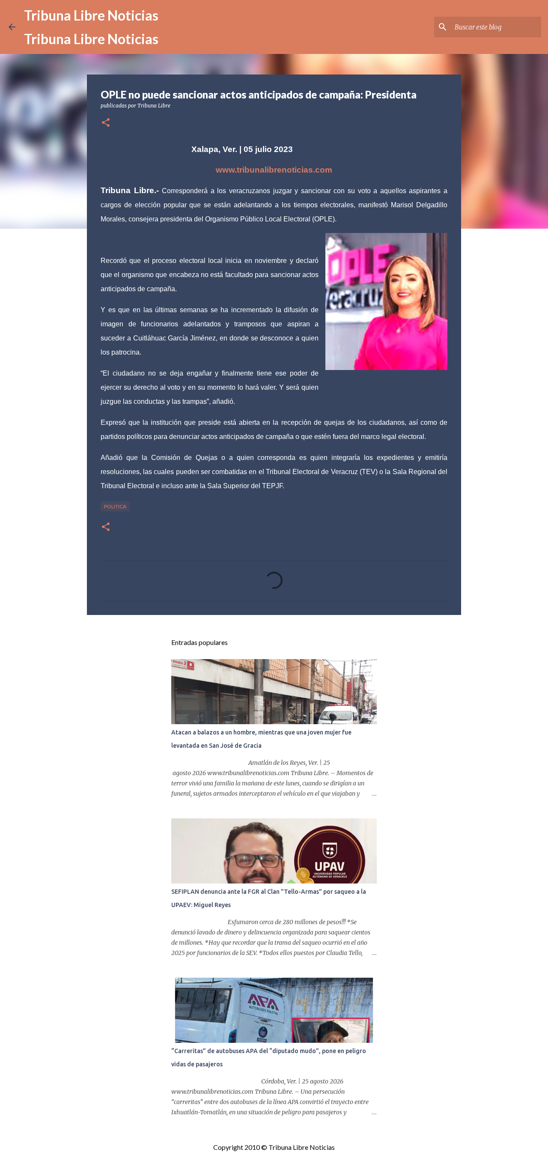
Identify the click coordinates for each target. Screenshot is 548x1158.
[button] (106, 123)
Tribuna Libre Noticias (91, 15)
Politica (115, 506)
